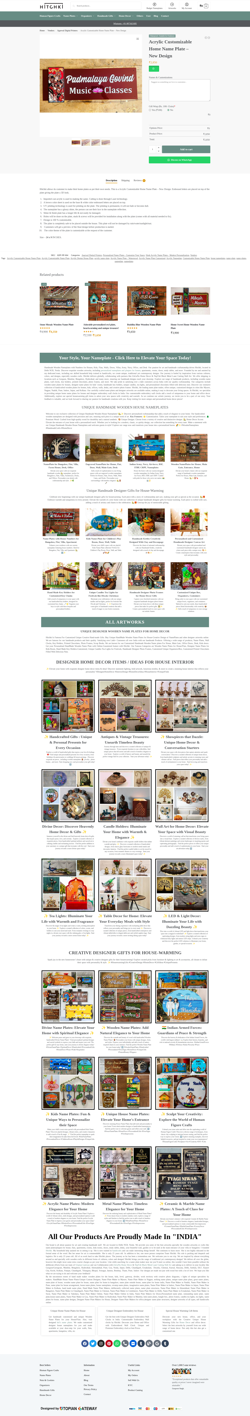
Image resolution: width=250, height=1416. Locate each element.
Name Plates (45, 1375)
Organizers (45, 1385)
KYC (130, 1385)
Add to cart (186, 149)
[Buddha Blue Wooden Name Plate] (147, 301)
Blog (86, 1380)
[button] (203, 6)
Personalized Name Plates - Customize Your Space (124, 255)
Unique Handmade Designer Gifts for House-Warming (125, 490)
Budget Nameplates (154, 8)
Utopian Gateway (82, 1265)
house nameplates (218, 258)
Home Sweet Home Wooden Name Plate (188, 326)
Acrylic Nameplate (174, 258)
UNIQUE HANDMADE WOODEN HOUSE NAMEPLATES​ (125, 407)
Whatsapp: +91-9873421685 (125, 23)
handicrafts (116, 1251)
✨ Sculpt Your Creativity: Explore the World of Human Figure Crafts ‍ (182, 1119)
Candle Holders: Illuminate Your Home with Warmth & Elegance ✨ (125, 831)
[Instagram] (101, 1343)
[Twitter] (93, 1343)
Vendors (51, 30)
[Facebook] (85, 1343)
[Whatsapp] (117, 1343)
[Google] (157, 1343)
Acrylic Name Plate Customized (152, 258)
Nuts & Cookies (47, 1380)
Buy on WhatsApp (60, 333)
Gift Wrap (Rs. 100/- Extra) (162, 106)
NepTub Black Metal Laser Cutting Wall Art (153, 1265)
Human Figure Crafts (49, 1370)
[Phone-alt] (125, 1343)
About (86, 1375)
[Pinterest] (109, 1343)
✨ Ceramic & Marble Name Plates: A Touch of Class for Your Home (182, 1209)
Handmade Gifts (47, 1390)
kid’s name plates (64, 1322)
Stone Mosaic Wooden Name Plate (57, 324)
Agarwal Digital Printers (67, 30)
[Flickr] (133, 1343)
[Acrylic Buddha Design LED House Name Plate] (208, 37)
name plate (230, 258)
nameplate (119, 261)
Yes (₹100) (157, 110)
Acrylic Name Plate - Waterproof (124, 258)
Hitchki (49, 1251)
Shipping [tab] (125, 180)
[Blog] (149, 1343)
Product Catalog (135, 1390)
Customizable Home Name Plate (196, 258)
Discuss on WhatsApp (181, 160)
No (171, 110)
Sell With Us (133, 1380)
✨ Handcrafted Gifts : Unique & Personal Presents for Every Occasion (68, 742)
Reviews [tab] (139, 180)
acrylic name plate (101, 258)
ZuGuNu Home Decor (122, 1265)
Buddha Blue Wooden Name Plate (144, 324)
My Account (187, 8)
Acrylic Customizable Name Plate (55, 258)
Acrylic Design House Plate (81, 258)
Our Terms (88, 1385)
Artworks (172, 8)
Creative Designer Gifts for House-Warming (125, 952)
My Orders (133, 1375)
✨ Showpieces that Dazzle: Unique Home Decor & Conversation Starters (181, 742)
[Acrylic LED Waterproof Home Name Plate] (205, 37)
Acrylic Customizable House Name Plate (24, 258)
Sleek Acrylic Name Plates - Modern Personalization (167, 255)
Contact (87, 1394)
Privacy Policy (90, 1389)
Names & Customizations (160, 77)
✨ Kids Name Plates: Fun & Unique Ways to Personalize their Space (68, 1119)
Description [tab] (111, 180)
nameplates (128, 261)
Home (42, 30)
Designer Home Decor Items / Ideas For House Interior (125, 662)
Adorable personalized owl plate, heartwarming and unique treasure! (101, 326)
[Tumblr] (141, 1343)
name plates (241, 258)
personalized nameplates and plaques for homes (120, 370)
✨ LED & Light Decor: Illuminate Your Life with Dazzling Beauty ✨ (182, 921)
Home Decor (185, 1322)
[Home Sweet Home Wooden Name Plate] (190, 301)
